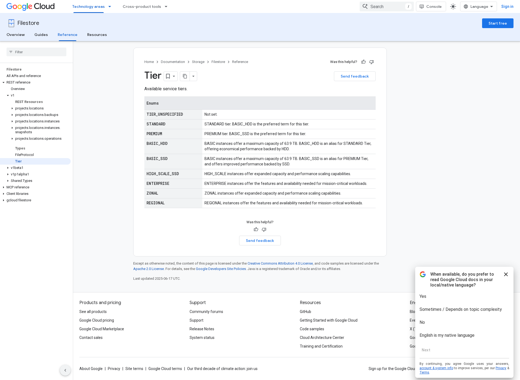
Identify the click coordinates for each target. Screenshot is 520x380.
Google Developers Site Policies (221, 269)
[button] (35, 82)
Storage (198, 62)
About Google (91, 368)
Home (149, 62)
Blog (413, 311)
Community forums (206, 311)
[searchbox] (36, 52)
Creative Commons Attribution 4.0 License (280, 263)
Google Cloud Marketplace (101, 329)
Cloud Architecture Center (322, 337)
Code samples (312, 329)
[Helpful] (363, 62)
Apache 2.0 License (148, 269)
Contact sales (91, 337)
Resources (97, 34)
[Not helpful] (372, 62)
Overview (15, 34)
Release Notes (202, 329)
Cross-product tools (142, 6)
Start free (498, 23)
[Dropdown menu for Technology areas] (111, 6)
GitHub (305, 311)
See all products (93, 311)
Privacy (114, 368)
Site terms (134, 368)
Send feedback (355, 76)
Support (196, 320)
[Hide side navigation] (65, 370)
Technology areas (88, 6)
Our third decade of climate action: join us (222, 368)
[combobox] (387, 6)
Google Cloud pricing (96, 320)
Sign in (507, 6)
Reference (67, 34)
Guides (41, 34)
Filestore (28, 23)
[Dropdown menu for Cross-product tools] (167, 6)
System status (202, 337)
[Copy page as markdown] (185, 76)
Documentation (173, 62)
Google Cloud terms (165, 368)
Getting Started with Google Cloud (329, 320)
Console (434, 6)
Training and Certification (321, 346)
